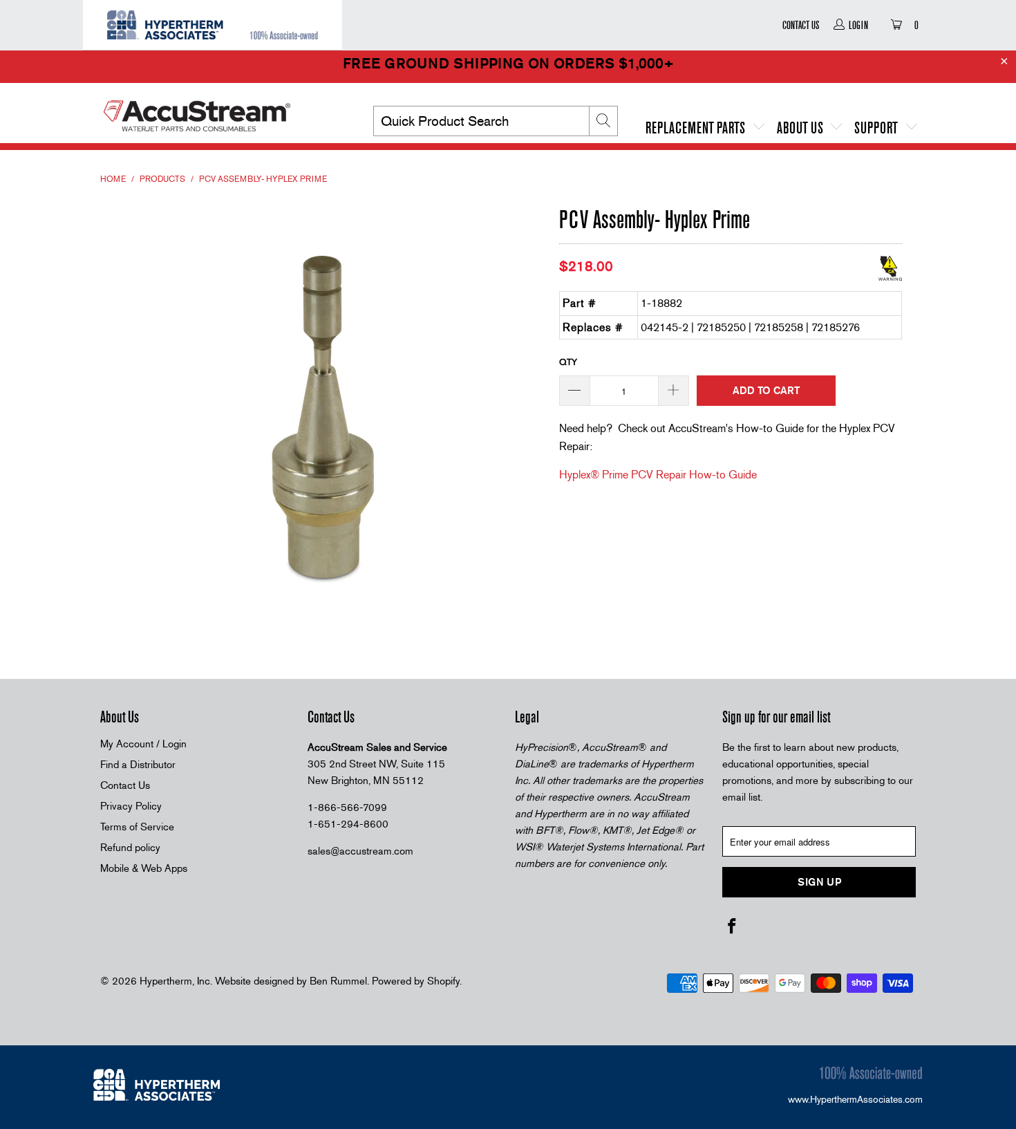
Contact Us (800, 25)
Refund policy (130, 848)
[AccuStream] (217, 110)
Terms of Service (137, 827)
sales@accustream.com (360, 851)
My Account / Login (143, 744)
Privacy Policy (131, 806)
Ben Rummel (338, 981)
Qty (568, 362)
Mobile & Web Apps (143, 868)
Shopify (443, 981)
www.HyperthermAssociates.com (855, 1099)
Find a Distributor (138, 765)
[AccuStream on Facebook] (732, 927)
